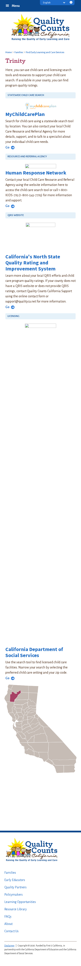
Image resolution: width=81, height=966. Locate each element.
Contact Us (11, 931)
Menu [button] (16, 6)
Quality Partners (15, 887)
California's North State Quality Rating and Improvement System (32, 262)
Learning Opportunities (20, 902)
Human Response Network (35, 172)
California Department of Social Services (34, 652)
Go (7, 147)
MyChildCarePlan (25, 114)
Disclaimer (9, 945)
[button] (71, 3)
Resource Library (15, 909)
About (8, 924)
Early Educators (14, 880)
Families (10, 872)
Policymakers (13, 894)
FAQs (7, 916)
